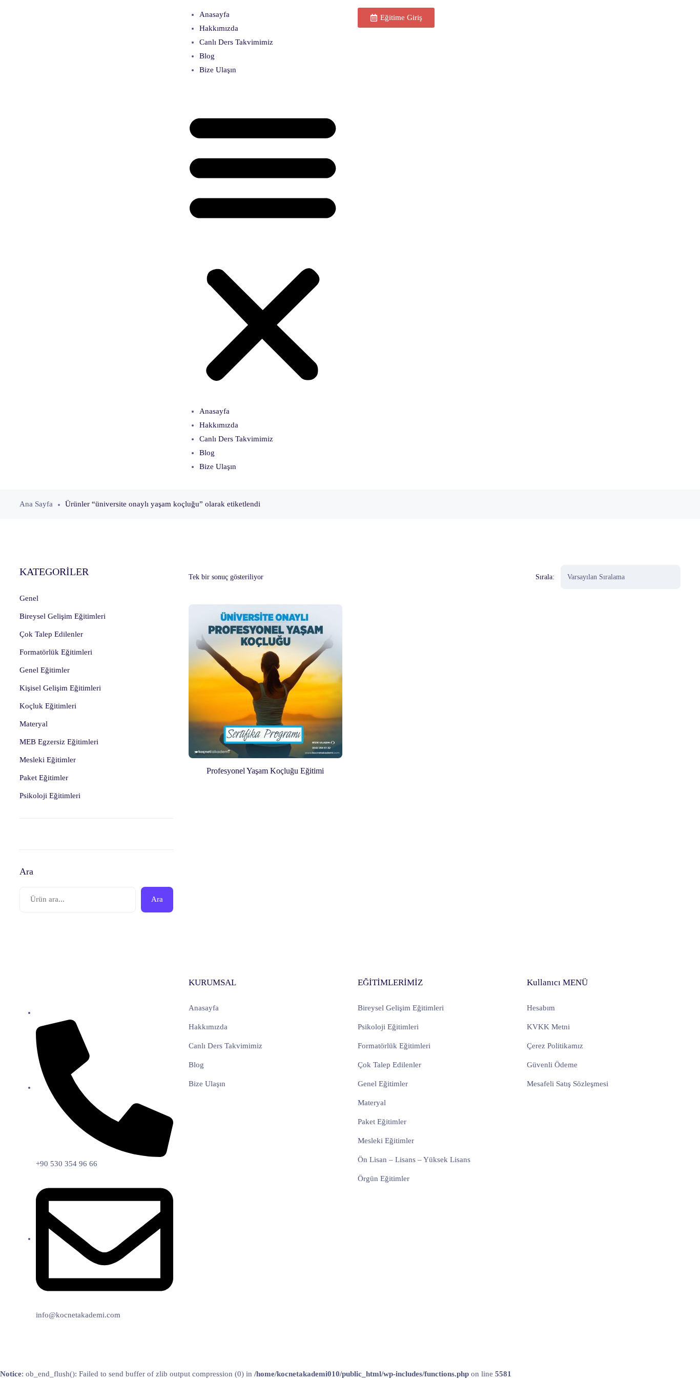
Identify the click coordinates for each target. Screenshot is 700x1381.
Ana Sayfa (36, 504)
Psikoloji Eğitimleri (388, 1027)
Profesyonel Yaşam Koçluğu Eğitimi (265, 770)
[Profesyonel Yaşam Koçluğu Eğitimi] (265, 681)
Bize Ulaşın (217, 70)
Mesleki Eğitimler (386, 1140)
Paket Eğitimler (382, 1122)
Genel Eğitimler (383, 1084)
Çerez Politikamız (555, 1046)
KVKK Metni (548, 1027)
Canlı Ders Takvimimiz (236, 42)
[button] (263, 244)
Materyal (372, 1103)
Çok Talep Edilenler (389, 1065)
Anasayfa (214, 14)
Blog (207, 56)
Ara (26, 871)
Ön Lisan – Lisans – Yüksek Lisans (414, 1159)
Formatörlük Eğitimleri (394, 1046)
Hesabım (541, 1008)
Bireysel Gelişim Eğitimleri (401, 1008)
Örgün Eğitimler (383, 1178)
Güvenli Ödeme (552, 1065)
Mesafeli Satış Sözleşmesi (567, 1084)
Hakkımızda (218, 28)
